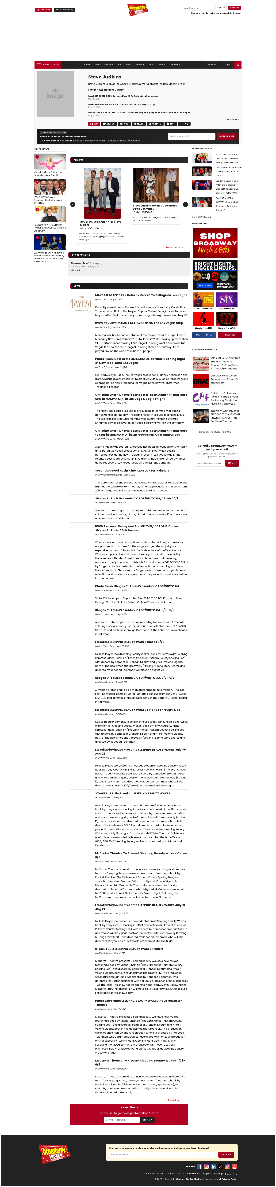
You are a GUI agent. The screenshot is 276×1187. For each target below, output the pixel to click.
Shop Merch (44, 9)
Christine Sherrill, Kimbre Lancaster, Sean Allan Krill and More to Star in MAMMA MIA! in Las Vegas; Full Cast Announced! (141, 433)
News (87, 64)
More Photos (173, 247)
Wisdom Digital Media (188, 1179)
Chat (119, 64)
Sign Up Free (226, 136)
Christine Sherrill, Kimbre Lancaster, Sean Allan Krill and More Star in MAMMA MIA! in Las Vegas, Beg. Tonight (141, 397)
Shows (97, 64)
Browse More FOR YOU (215, 431)
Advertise (150, 1173)
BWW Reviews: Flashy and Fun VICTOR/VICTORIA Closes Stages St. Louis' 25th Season (136, 528)
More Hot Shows (204, 335)
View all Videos (200, 216)
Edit (172, 123)
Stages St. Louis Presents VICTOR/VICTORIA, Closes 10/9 (136, 498)
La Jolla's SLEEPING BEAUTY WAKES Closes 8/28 (130, 642)
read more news (232, 119)
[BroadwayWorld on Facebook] (200, 1167)
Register (211, 64)
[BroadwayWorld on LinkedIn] (214, 1167)
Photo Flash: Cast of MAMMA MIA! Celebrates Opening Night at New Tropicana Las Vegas (139, 112)
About (160, 1173)
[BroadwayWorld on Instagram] (207, 1167)
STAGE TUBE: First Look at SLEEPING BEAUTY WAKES (132, 793)
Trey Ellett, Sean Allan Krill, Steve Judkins (100, 225)
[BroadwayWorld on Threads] (228, 1167)
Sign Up (147, 1119)
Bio (96, 123)
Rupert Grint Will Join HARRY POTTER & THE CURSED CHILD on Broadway (50, 220)
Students (139, 64)
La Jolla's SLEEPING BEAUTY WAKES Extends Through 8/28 (137, 710)
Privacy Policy (230, 1179)
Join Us (180, 1173)
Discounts (230, 335)
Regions (207, 1173)
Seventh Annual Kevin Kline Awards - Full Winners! (133, 470)
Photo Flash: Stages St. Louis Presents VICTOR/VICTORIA (155, 219)
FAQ (186, 123)
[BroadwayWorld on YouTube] (235, 1167)
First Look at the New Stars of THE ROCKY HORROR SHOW (229, 171)
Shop (150, 64)
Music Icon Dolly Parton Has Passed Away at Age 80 (48, 166)
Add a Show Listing (64, 9)
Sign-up (221, 7)
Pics (125, 123)
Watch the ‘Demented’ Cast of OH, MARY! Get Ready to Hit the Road (227, 158)
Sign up (232, 463)
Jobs (128, 64)
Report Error (231, 1174)
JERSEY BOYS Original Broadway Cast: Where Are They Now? (48, 192)
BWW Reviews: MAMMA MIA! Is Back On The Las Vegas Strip (121, 104)
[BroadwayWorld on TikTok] (221, 1167)
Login (227, 64)
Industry (108, 64)
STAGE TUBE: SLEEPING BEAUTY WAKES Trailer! (129, 949)
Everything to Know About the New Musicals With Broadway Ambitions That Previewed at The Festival (49, 249)
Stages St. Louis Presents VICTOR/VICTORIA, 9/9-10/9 (134, 610)
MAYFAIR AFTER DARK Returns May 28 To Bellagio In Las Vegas (123, 96)
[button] (237, 65)
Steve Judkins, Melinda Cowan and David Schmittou (155, 209)
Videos (111, 123)
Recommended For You (204, 349)
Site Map (218, 1173)
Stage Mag (174, 64)
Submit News (193, 1173)
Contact (170, 1173)
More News (174, 1100)
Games (161, 64)
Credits (156, 123)
